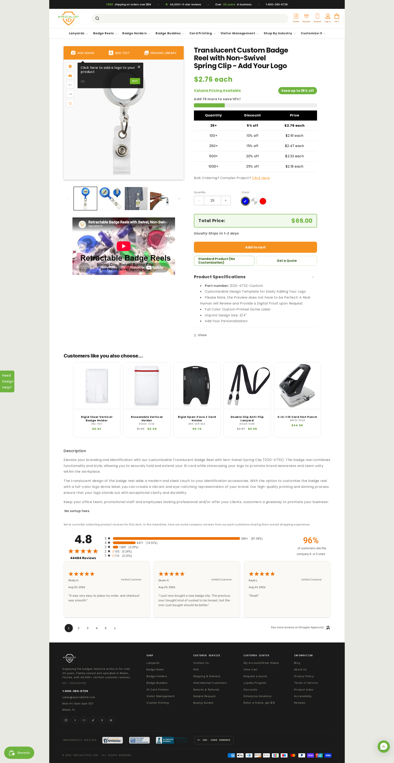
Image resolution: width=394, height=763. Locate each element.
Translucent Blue (245, 201)
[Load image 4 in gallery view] (161, 198)
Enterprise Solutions (257, 696)
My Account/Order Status (261, 662)
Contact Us (201, 662)
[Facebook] (74, 720)
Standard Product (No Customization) (216, 261)
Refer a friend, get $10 (259, 702)
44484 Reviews (86, 558)
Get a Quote (287, 261)
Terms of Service (306, 682)
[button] (384, 746)
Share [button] (202, 335)
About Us (300, 669)
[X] (101, 720)
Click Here (261, 178)
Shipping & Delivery (206, 676)
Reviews (300, 702)
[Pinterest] (111, 720)
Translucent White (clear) (254, 201)
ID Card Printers (158, 689)
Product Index (304, 689)
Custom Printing (158, 702)
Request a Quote (255, 676)
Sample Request (204, 696)
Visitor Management (238, 33)
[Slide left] (68, 198)
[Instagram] (65, 720)
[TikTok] (92, 720)
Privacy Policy (304, 676)
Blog (297, 662)
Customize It (311, 33)
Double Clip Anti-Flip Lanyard (247, 418)
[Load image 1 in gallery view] (85, 198)
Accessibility (303, 696)
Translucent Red (263, 201)
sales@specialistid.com (78, 697)
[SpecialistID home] (97, 658)
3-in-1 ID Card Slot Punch (297, 417)
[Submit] (97, 18)
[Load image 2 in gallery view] (111, 198)
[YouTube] (83, 720)
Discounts (250, 689)
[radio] (197, 538)
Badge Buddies (168, 33)
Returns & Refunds (206, 689)
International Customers (210, 682)
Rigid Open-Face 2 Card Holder (197, 418)
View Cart (250, 669)
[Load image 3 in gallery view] (136, 198)
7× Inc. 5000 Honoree (214, 740)
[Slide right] (179, 198)
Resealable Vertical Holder (147, 418)
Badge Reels (103, 33)
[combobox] (190, 18)
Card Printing (200, 33)
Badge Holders (134, 33)
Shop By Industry (278, 33)
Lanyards (77, 33)
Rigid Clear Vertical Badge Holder (96, 418)
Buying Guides (203, 702)
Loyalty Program (255, 682)
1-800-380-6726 (277, 4)
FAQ (196, 669)
